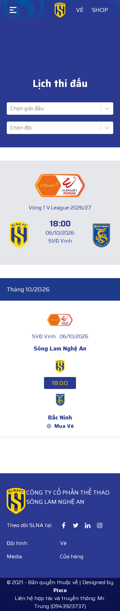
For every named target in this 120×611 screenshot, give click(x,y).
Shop (100, 10)
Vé (80, 10)
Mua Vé (64, 426)
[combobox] (11, 109)
